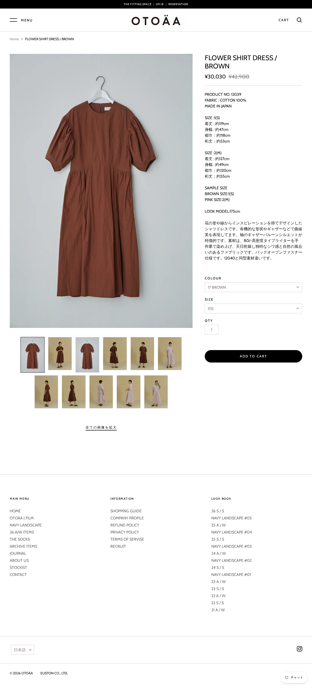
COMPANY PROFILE (127, 518)
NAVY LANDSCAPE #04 (231, 532)
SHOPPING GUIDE (126, 511)
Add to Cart (253, 356)
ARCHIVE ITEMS (23, 546)
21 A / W (218, 610)
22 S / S (217, 603)
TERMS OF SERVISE (127, 539)
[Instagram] (299, 649)
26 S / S (217, 511)
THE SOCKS (20, 539)
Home (14, 39)
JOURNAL (18, 553)
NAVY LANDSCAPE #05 (231, 518)
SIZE (209, 299)
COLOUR (213, 278)
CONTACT (18, 574)
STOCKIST (18, 567)
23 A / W (218, 581)
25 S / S (217, 539)
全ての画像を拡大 (101, 427)
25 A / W (218, 525)
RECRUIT (118, 546)
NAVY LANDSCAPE (26, 525)
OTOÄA (27, 673)
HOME (15, 511)
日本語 (20, 650)
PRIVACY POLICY (124, 532)
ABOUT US (19, 560)
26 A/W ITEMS (22, 532)
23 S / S (217, 588)
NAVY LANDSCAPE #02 (231, 560)
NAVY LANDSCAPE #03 (231, 546)
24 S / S (217, 567)
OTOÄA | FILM (22, 518)
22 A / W (218, 595)
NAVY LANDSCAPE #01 (231, 574)
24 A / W (218, 553)
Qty (209, 320)
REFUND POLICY (124, 525)
